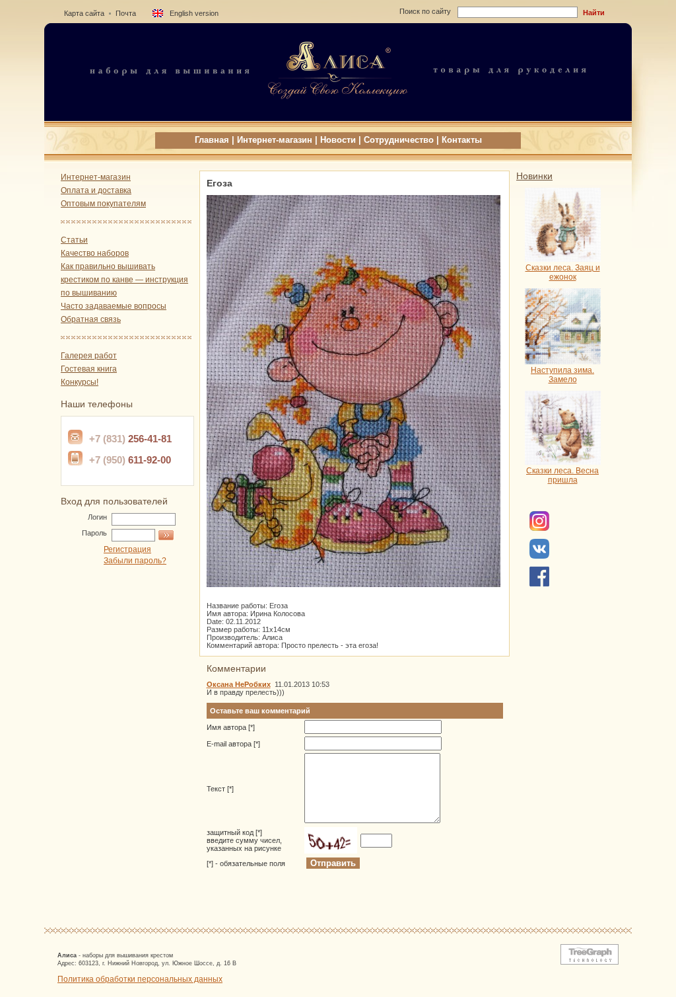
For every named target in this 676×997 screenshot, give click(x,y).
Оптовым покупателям (103, 203)
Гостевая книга (89, 369)
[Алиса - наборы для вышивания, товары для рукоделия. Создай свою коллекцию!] (338, 117)
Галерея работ (89, 355)
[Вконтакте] (539, 556)
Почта (126, 13)
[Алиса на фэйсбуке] (539, 528)
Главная (212, 140)
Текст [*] (220, 789)
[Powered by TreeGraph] (587, 962)
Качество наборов (95, 253)
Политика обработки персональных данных (139, 979)
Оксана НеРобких (239, 684)
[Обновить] (330, 840)
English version (194, 13)
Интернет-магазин (274, 140)
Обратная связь (91, 319)
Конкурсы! (79, 382)
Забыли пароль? (135, 560)
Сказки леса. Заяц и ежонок (562, 272)
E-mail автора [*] (233, 744)
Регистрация (127, 549)
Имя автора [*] (231, 727)
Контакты (462, 140)
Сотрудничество (399, 140)
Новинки (534, 176)
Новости (338, 140)
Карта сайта (84, 13)
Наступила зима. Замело (562, 375)
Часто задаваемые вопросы (113, 306)
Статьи (74, 240)
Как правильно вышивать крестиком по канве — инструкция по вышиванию (124, 280)
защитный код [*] (244, 840)
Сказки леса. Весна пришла (562, 475)
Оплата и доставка (96, 190)
